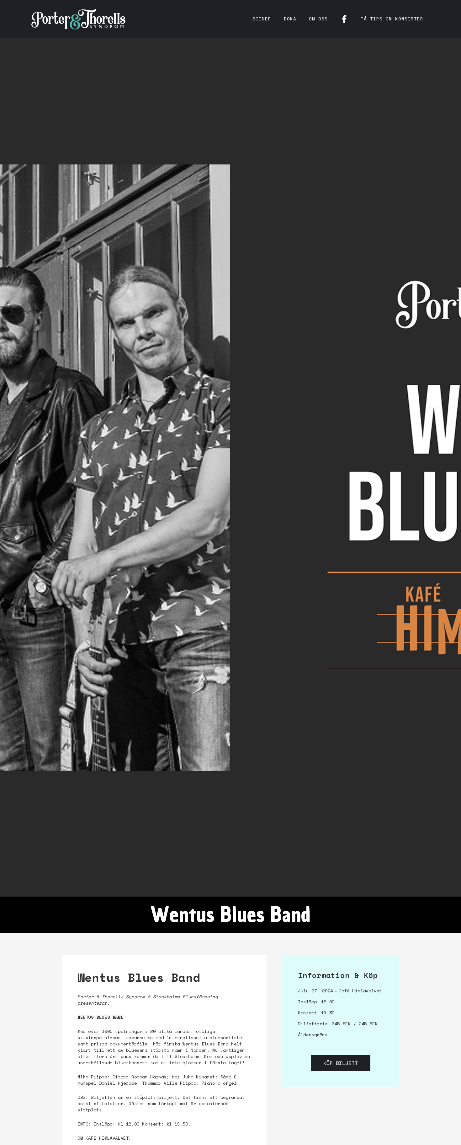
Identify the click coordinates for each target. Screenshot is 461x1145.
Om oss (318, 18)
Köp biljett (340, 1063)
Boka (290, 18)
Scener (261, 18)
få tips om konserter (392, 18)
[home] (78, 19)
